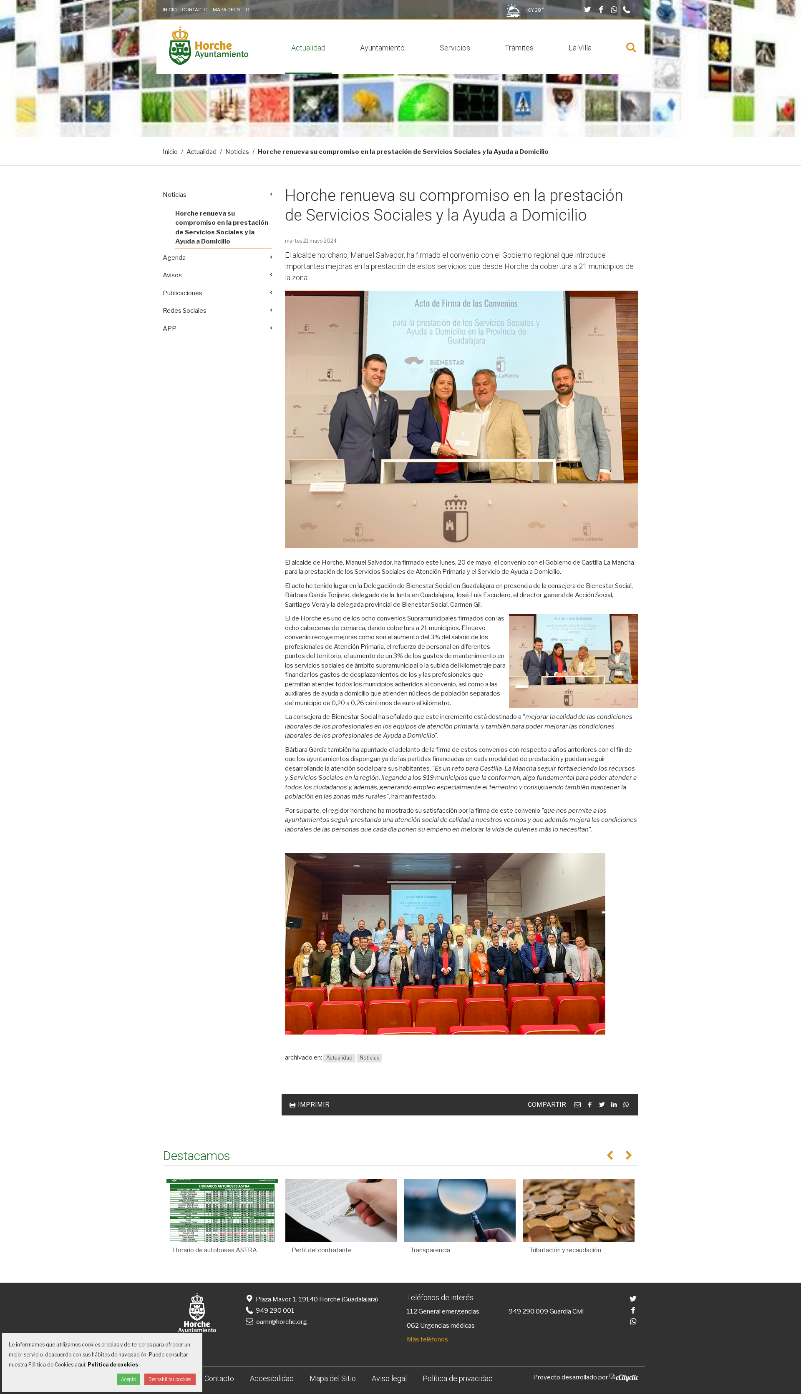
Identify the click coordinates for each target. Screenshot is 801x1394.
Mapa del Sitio (231, 10)
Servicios (455, 47)
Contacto (195, 10)
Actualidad (308, 47)
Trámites (519, 47)
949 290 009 (528, 1311)
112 (412, 1311)
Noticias (237, 152)
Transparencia (430, 1250)
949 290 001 (274, 1310)
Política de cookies (113, 1364)
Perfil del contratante (322, 1250)
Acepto (128, 1379)
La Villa (580, 47)
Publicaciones (182, 293)
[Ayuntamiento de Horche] (208, 63)
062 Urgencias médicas (441, 1325)
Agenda (174, 257)
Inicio (170, 10)
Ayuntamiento (382, 47)
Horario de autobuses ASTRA (215, 1250)
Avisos (172, 275)
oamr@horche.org (281, 1322)
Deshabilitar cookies (170, 1379)
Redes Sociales (185, 310)
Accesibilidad (272, 1378)
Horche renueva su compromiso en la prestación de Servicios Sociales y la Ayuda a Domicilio (221, 228)
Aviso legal (389, 1378)
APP (169, 328)
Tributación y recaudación (565, 1250)
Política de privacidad (458, 1378)
